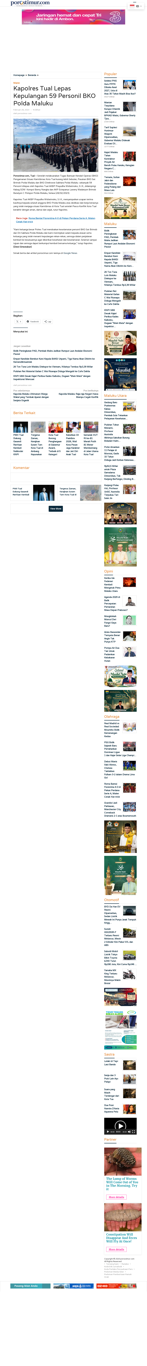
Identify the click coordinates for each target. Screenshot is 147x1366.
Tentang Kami (112, 1264)
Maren (16, 82)
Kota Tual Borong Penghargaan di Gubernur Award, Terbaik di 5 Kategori (55, 445)
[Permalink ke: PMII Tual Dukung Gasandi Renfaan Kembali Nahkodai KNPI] (20, 427)
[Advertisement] (73, 49)
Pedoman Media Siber (114, 1272)
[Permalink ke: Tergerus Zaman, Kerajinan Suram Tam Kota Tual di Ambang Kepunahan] (38, 427)
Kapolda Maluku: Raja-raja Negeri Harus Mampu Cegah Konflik (78, 393)
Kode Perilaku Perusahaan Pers (118, 1269)
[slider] (118, 1131)
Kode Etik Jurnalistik (113, 1266)
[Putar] (108, 1131)
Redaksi (125, 1264)
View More (55, 508)
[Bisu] (129, 1131)
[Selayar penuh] (133, 1131)
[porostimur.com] (30, 3)
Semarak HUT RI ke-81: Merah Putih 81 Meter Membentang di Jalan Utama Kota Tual (91, 445)
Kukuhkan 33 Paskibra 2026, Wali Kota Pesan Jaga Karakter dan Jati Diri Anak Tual (73, 445)
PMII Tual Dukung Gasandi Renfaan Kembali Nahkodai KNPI (18, 445)
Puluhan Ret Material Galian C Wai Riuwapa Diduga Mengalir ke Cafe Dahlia (51, 371)
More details (116, 1197)
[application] (120, 1126)
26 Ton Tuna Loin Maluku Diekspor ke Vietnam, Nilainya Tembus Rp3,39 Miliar (53, 366)
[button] (120, 1126)
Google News (70, 253)
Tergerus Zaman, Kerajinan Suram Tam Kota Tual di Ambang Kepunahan (37, 445)
